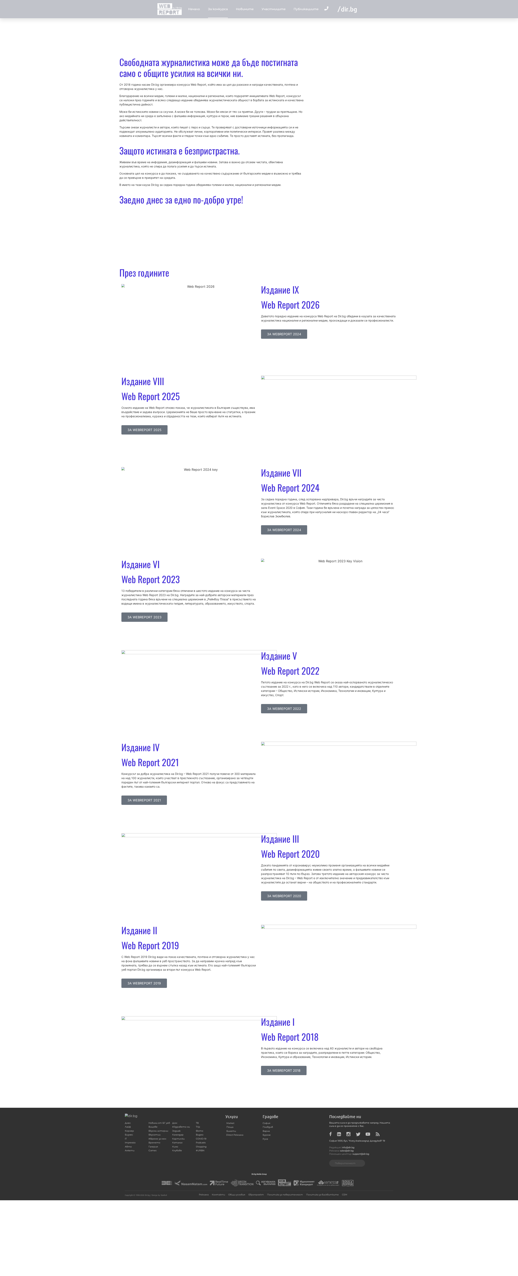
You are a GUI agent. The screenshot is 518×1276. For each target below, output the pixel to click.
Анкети (129, 1150)
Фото (199, 1131)
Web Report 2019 (150, 945)
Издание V (279, 655)
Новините (245, 9)
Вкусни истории (158, 1131)
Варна (266, 1131)
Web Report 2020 (290, 853)
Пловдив (268, 1127)
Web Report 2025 (150, 396)
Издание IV (140, 747)
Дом (174, 1123)
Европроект (256, 1194)
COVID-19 (201, 1139)
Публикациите (306, 9)
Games (152, 1150)
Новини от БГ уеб (159, 1123)
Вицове (153, 1127)
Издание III (280, 838)
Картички (178, 1139)
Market (230, 1123)
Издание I (278, 1021)
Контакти (218, 1194)
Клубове (177, 1150)
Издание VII (281, 472)
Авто (128, 1146)
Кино (175, 1146)
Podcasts (201, 1142)
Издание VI (140, 564)
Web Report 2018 (289, 1036)
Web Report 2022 (290, 670)
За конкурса (218, 9)
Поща (229, 1127)
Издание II (139, 930)
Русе (265, 1139)
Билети (231, 1131)
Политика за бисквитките (322, 1194)
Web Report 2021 (150, 762)
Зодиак (176, 1131)
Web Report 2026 (290, 304)
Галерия (153, 1146)
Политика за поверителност (285, 1194)
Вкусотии (154, 1134)
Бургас (267, 1135)
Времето (154, 1142)
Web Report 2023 (150, 579)
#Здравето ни (181, 1127)
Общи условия (236, 1194)
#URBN (200, 1150)
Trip (198, 1127)
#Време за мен (157, 1139)
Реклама (204, 1194)
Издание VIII (142, 381)
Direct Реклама (234, 1135)
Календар (178, 1134)
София (266, 1123)
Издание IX (280, 289)
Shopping (201, 1146)
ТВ (197, 1123)
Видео (199, 1134)
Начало (194, 9)
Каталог (177, 1142)
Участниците (274, 9)
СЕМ (344, 1194)
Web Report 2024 (290, 487)
